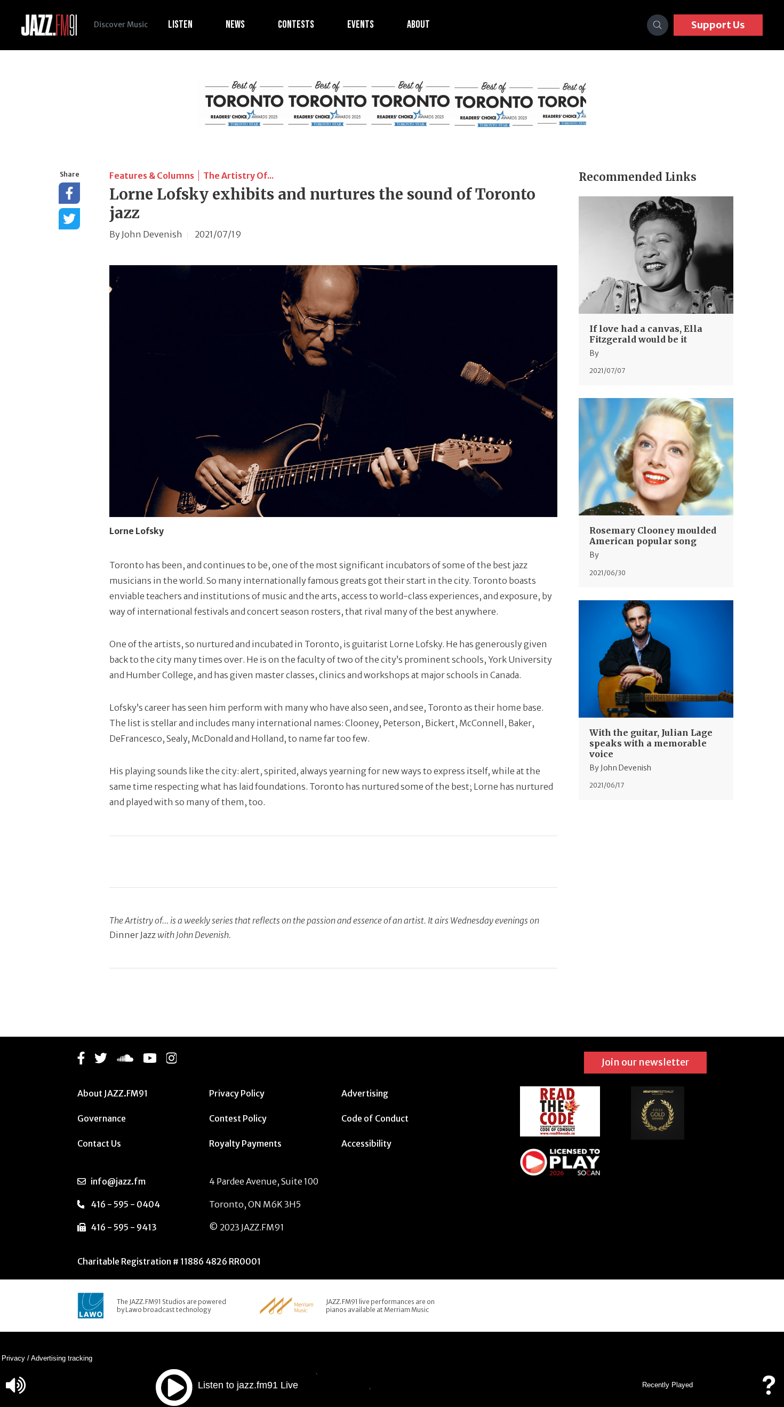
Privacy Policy (237, 1093)
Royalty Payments (245, 1143)
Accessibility (366, 1143)
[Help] (768, 1390)
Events (360, 24)
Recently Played (667, 1385)
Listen (180, 24)
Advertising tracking (61, 1358)
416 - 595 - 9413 (124, 1227)
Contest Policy (238, 1118)
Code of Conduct (375, 1118)
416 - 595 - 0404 (125, 1204)
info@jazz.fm (118, 1181)
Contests (296, 24)
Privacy (13, 1358)
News (235, 24)
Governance (101, 1118)
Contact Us (99, 1143)
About (418, 24)
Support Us (718, 25)
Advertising (364, 1093)
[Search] (657, 25)
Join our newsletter (645, 1062)
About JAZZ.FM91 (112, 1093)
